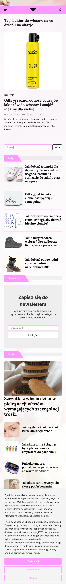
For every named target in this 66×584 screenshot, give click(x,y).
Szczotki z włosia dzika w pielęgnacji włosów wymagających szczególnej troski (31, 406)
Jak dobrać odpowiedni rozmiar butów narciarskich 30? (41, 263)
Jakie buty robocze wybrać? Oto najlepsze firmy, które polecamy (41, 241)
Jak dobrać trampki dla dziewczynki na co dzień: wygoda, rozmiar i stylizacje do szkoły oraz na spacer (43, 173)
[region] (33, 536)
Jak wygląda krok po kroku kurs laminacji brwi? (41, 429)
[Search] (60, 10)
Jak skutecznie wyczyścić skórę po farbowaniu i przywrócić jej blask (40, 486)
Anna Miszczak (18, 114)
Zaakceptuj (33, 561)
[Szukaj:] (28, 147)
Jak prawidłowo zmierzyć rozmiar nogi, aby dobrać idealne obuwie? (43, 219)
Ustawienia (33, 569)
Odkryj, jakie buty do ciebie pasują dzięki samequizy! (40, 198)
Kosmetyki (9, 95)
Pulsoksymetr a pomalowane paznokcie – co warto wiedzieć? (40, 467)
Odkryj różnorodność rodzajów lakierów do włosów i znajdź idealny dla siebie (31, 105)
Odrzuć (33, 578)
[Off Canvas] (5, 10)
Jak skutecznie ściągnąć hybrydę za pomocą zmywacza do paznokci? (39, 448)
